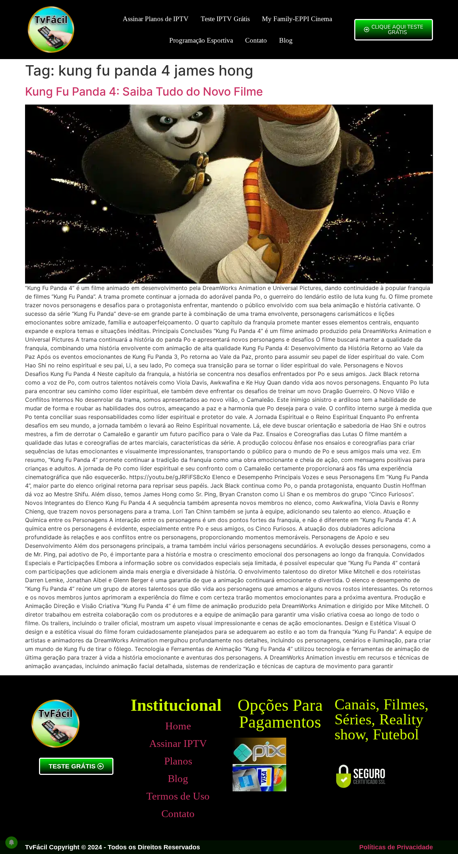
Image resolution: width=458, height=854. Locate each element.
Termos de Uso (178, 796)
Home (178, 726)
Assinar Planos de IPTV (156, 19)
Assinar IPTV (178, 743)
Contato (256, 40)
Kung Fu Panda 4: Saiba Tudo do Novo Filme (144, 91)
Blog (286, 40)
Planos (178, 761)
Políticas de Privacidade (396, 847)
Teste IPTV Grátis (225, 19)
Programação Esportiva (201, 40)
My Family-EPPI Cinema (297, 19)
